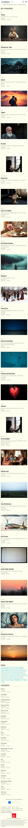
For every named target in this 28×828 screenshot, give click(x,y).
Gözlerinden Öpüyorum (5, 699)
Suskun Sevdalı (3, 695)
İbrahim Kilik (3, 52)
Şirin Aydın (2, 409)
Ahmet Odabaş (3, 279)
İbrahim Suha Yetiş (4, 750)
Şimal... (2, 732)
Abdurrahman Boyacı (4, 572)
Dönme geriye (4, 743)
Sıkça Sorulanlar (16, 810)
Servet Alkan (3, 116)
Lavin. (2, 759)
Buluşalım (4, 276)
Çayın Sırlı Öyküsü (6, 211)
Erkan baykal (3, 723)
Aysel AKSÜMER (3, 706)
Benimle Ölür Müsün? (7, 602)
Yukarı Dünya (3, 775)
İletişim (17, 807)
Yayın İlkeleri (3, 810)
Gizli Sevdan (3, 737)
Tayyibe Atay (3, 18)
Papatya (2, 771)
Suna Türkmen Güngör (4, 443)
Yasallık (13, 808)
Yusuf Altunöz (3, 147)
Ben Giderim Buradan (7, 243)
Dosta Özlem (3, 716)
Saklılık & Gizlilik (19, 808)
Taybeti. (3, 112)
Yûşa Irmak (3, 85)
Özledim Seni (5, 471)
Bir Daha (3, 144)
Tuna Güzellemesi (6, 504)
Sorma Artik (3, 754)
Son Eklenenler (4, 807)
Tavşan (3, 15)
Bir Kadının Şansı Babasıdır (6, 781)
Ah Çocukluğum (5, 439)
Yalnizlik (3, 406)
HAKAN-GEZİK (3, 701)
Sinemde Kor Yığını (6, 47)
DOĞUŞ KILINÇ (3, 739)
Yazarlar (9, 807)
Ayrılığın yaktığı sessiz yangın (7, 748)
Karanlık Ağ (3, 744)
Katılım (13, 807)
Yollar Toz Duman (4, 710)
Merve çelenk (3, 755)
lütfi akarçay (3, 637)
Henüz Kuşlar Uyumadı (7, 569)
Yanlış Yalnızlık (4, 694)
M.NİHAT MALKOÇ (4, 509)
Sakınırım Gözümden (7, 341)
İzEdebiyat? (9, 810)
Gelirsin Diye (3, 770)
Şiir (2, 8)
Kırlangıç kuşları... (4, 721)
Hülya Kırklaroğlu (4, 782)
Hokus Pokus (3, 792)
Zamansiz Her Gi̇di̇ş (5, 705)
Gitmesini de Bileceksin (8, 373)
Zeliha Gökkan (3, 474)
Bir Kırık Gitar (3, 727)
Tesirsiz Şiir (4, 308)
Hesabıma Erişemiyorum (6, 808)
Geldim (3, 80)
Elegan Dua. (4, 178)
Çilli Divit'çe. (4, 536)
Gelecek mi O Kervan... (7, 634)
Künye (21, 810)
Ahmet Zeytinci (3, 248)
